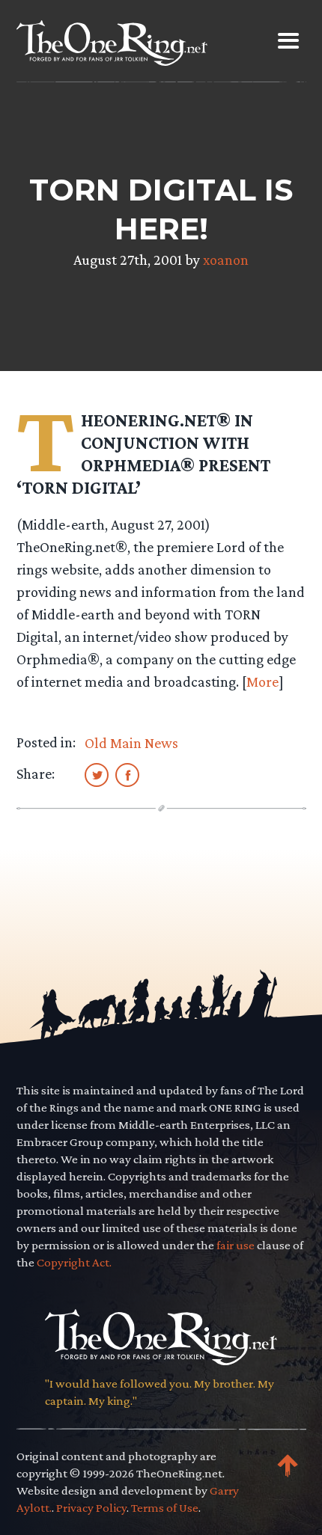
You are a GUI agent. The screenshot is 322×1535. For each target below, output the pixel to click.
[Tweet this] (97, 774)
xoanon (226, 259)
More (262, 681)
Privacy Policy (91, 1508)
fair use (235, 1245)
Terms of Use (164, 1508)
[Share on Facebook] (127, 774)
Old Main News (131, 743)
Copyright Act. (74, 1262)
